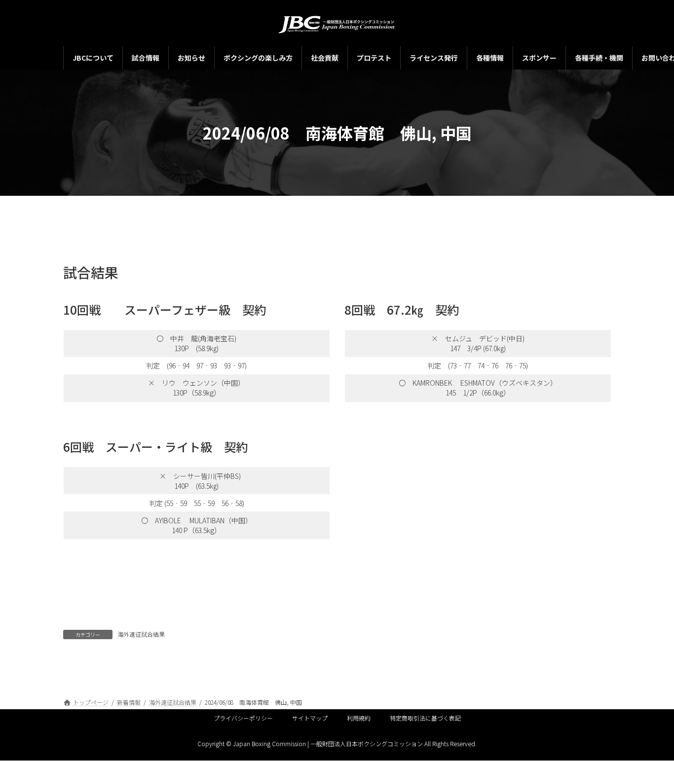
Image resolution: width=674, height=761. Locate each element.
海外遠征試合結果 (141, 634)
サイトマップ (310, 718)
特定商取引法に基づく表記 (425, 718)
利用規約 (359, 718)
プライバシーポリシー (243, 718)
